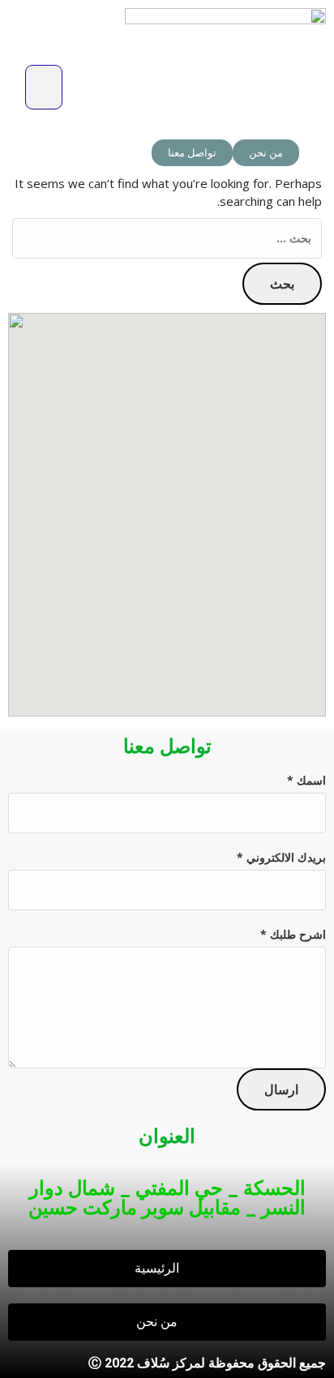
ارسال (281, 1089)
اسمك (306, 780)
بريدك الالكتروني (281, 857)
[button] (44, 87)
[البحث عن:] (167, 238)
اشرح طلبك (293, 934)
